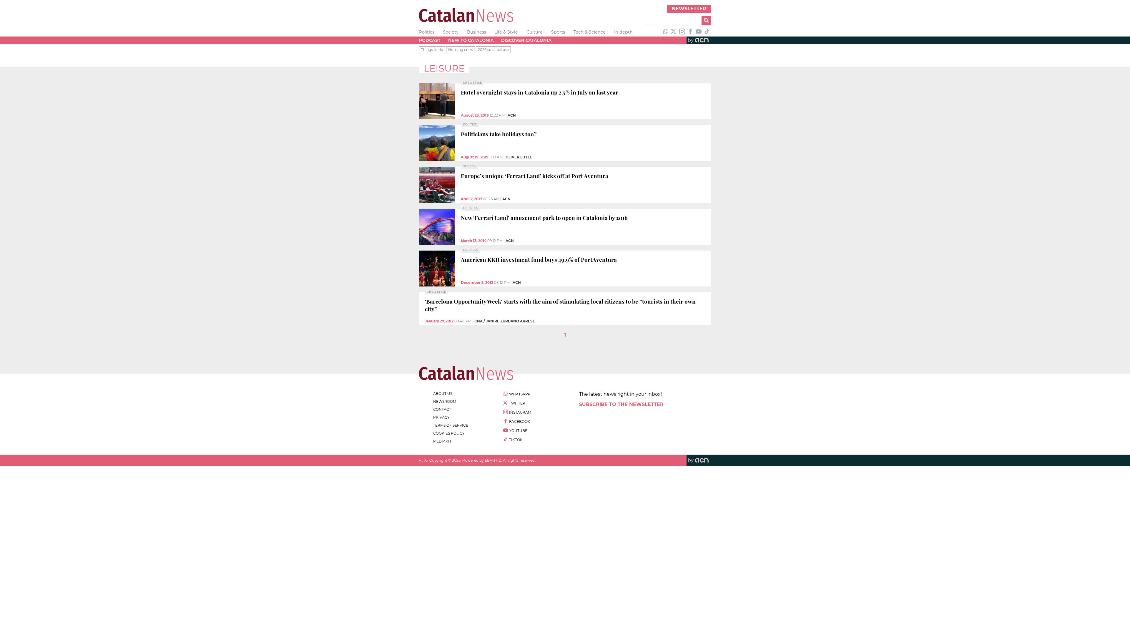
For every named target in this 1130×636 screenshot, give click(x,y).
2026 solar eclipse (493, 49)
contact (442, 409)
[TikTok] (707, 32)
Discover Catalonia (526, 40)
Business (476, 32)
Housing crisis (460, 49)
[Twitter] (674, 32)
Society (450, 32)
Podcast (430, 40)
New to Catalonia (471, 40)
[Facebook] (690, 32)
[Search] (706, 20)
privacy (441, 417)
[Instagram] (682, 32)
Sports (558, 32)
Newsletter (689, 8)
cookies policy (449, 433)
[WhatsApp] (666, 32)
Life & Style (506, 32)
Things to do (432, 49)
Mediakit (442, 441)
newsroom (444, 401)
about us (442, 393)
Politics (426, 32)
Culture (534, 32)
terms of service (450, 425)
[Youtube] (698, 32)
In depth (623, 32)
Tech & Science (590, 32)
